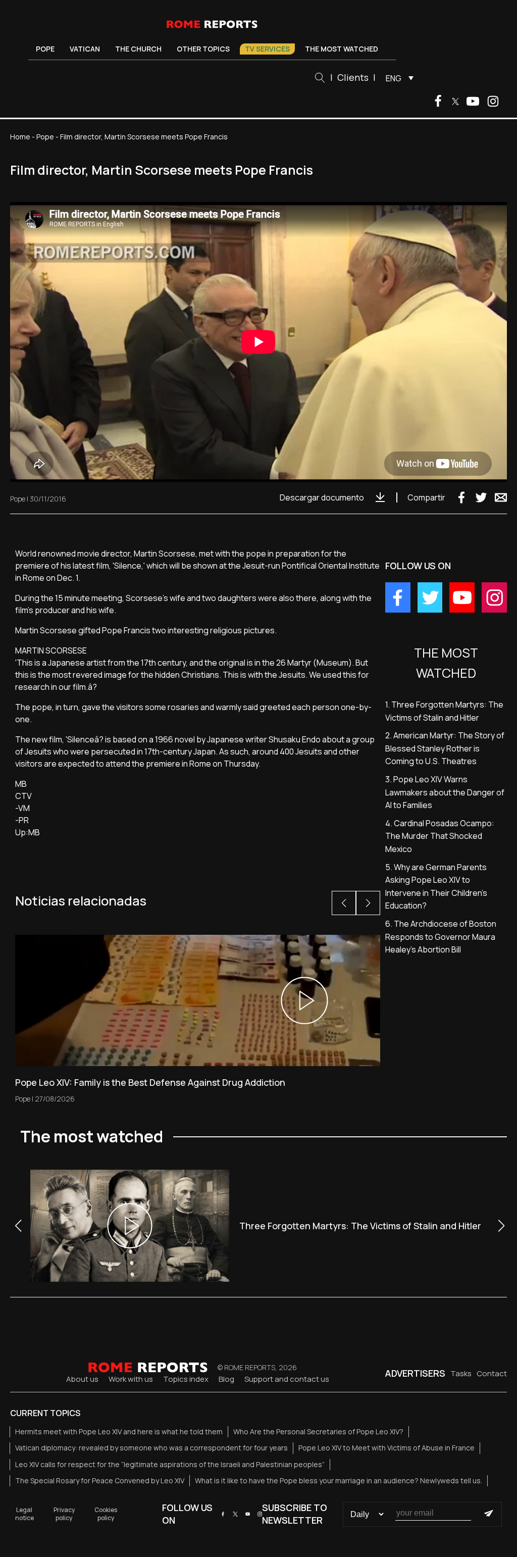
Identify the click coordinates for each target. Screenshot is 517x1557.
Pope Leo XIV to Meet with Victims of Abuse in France (386, 1447)
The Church (138, 49)
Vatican (85, 49)
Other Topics (203, 49)
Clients (353, 77)
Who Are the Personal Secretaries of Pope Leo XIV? (318, 1431)
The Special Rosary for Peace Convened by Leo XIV (99, 1480)
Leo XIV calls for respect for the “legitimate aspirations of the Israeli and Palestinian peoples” (170, 1464)
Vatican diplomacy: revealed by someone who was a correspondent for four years (151, 1447)
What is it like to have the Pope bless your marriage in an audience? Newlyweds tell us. (338, 1480)
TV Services (267, 49)
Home (20, 136)
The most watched (341, 49)
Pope (45, 49)
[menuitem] (397, 78)
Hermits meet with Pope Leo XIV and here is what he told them (119, 1431)
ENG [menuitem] (393, 78)
